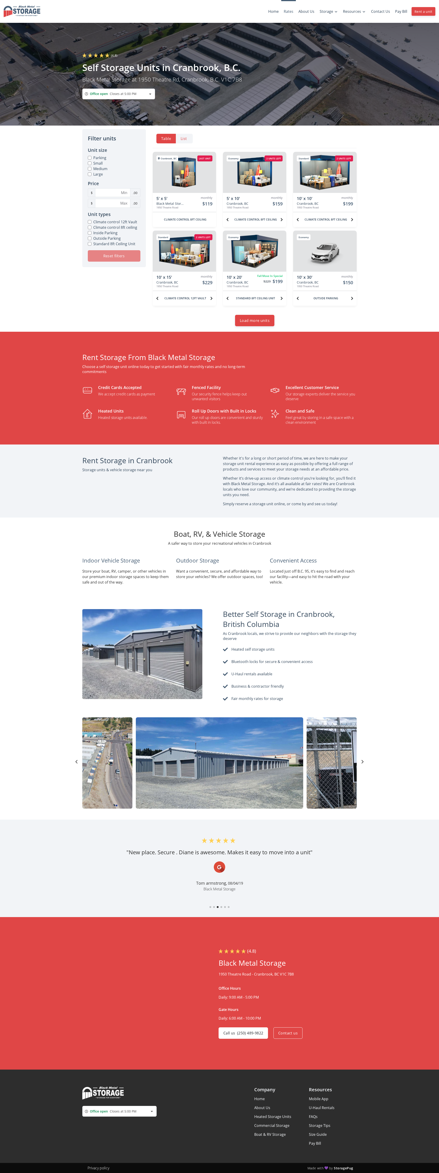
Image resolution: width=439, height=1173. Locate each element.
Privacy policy (98, 1167)
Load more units (255, 320)
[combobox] (118, 94)
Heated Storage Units (272, 1116)
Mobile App (318, 1098)
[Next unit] (281, 219)
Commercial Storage (271, 1125)
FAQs (313, 1116)
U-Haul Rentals (322, 1107)
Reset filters (114, 255)
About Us (262, 1107)
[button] (210, 907)
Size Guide (318, 1134)
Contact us (288, 1033)
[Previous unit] (227, 219)
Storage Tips (319, 1125)
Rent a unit (423, 11)
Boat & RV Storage (270, 1134)
